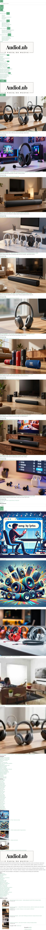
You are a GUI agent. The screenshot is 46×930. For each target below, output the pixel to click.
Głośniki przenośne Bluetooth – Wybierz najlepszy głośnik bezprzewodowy (14, 607)
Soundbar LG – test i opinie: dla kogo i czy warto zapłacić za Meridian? (14, 212)
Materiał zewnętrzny (3, 766)
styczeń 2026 (2, 782)
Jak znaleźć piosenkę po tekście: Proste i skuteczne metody (11, 558)
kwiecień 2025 (2, 791)
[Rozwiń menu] (8, 55)
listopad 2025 (2, 784)
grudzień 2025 (2, 783)
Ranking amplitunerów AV (4, 76)
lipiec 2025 (2, 788)
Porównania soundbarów (4, 75)
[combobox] (23, 505)
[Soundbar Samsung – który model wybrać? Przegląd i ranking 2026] (23, 420)
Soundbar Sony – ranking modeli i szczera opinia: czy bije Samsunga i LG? (15, 414)
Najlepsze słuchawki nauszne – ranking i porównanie (10, 656)
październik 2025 (3, 785)
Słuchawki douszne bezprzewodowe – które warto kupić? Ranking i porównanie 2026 (17, 495)
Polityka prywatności (28, 929)
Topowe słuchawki (3, 78)
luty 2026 (1, 781)
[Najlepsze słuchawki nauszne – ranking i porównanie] (23, 609)
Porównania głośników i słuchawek (6, 74)
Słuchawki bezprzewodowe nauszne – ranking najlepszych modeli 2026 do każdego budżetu (19, 131)
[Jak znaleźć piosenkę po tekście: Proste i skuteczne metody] (23, 511)
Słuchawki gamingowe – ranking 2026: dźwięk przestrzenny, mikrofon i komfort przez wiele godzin (20, 172)
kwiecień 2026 (2, 779)
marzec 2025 (2, 792)
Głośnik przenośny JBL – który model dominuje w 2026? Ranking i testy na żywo (16, 374)
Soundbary (2, 60)
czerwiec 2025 (2, 789)
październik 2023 (3, 808)
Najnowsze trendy (3, 62)
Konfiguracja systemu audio (4, 69)
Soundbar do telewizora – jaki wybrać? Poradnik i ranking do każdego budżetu (16, 293)
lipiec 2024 (2, 800)
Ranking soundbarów (3, 77)
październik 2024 (3, 797)
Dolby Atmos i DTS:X (4, 65)
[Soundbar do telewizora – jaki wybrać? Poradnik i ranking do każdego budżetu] (23, 258)
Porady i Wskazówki (3, 67)
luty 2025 (1, 793)
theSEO (30, 927)
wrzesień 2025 (2, 786)
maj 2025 (1, 790)
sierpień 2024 (2, 799)
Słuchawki (2, 56)
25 (4, 501)
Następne (1, 502)
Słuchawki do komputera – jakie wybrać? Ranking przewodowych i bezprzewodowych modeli (26, 915)
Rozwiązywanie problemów (4, 71)
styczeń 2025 (2, 794)
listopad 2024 (2, 796)
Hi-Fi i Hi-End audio (3, 66)
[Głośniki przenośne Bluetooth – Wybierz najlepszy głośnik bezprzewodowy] (23, 560)
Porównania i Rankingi (4, 72)
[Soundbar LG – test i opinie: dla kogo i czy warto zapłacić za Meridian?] (23, 177)
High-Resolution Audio (4, 63)
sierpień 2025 (2, 787)
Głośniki (1, 57)
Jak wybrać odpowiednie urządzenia (6, 68)
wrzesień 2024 (2, 798)
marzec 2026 (2, 780)
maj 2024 (1, 802)
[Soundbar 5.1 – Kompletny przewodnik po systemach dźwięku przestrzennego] (23, 658)
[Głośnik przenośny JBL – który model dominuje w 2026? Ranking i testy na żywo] (23, 339)
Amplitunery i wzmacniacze (4, 58)
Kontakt (1, 79)
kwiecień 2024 (2, 803)
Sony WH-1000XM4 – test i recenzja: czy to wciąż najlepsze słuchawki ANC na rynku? (17, 333)
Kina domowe (2, 59)
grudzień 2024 (2, 795)
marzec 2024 (2, 804)
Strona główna (2, 53)
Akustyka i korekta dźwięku (4, 70)
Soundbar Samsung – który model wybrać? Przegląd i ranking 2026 (13, 455)
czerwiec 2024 (2, 801)
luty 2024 (1, 805)
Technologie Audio (3, 61)
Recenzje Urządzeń (3, 54)
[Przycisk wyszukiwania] (2, 508)
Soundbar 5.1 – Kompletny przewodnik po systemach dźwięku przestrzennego (15, 705)
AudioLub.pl (19, 925)
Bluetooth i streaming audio (4, 64)
